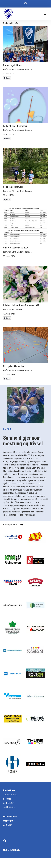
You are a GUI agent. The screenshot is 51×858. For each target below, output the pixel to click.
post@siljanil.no (9, 807)
